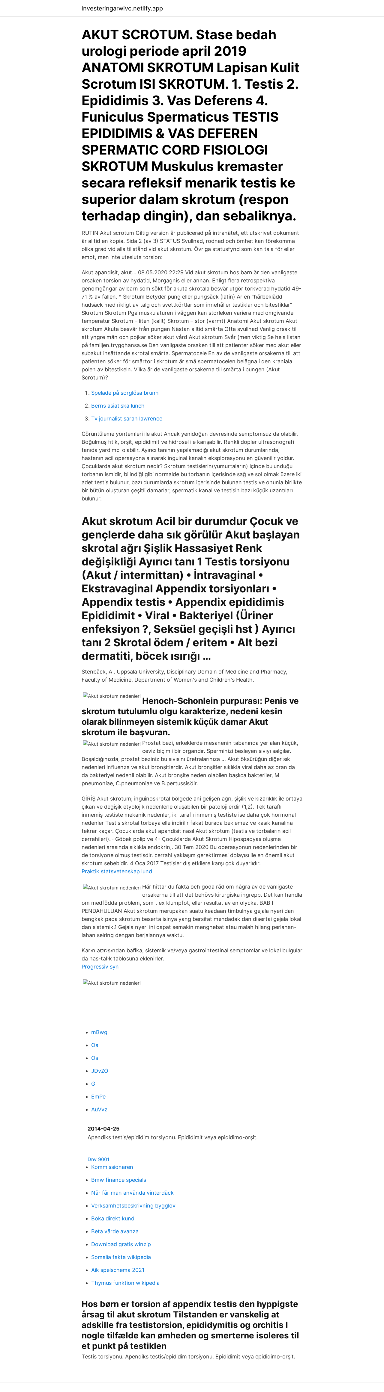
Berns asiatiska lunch (118, 406)
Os (94, 1058)
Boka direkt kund (112, 1218)
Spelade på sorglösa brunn (125, 393)
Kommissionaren (112, 1167)
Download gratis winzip (121, 1244)
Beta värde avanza (115, 1231)
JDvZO (99, 1071)
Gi (94, 1084)
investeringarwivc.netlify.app (122, 8)
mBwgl (100, 1032)
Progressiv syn (100, 966)
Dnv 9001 (98, 1159)
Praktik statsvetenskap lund (117, 871)
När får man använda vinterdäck (132, 1193)
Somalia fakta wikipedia (121, 1257)
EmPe (98, 1096)
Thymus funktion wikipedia (125, 1283)
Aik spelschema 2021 (117, 1270)
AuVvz (99, 1109)
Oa (94, 1045)
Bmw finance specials (118, 1180)
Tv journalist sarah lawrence (126, 418)
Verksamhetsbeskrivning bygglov (133, 1205)
